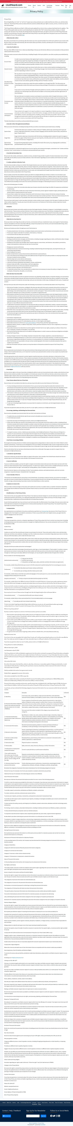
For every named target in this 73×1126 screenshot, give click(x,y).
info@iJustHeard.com (15, 366)
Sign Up (66, 6)
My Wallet (34, 1104)
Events (39, 5)
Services (57, 5)
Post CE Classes (59, 1102)
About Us (34, 6)
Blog (62, 5)
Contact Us (7, 1116)
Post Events (45, 1102)
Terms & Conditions (33, 1123)
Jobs (44, 5)
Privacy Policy (41, 1123)
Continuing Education (49, 6)
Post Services (67, 1102)
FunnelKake (42, 1124)
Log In (70, 6)
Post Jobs (51, 1102)
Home (29, 5)
